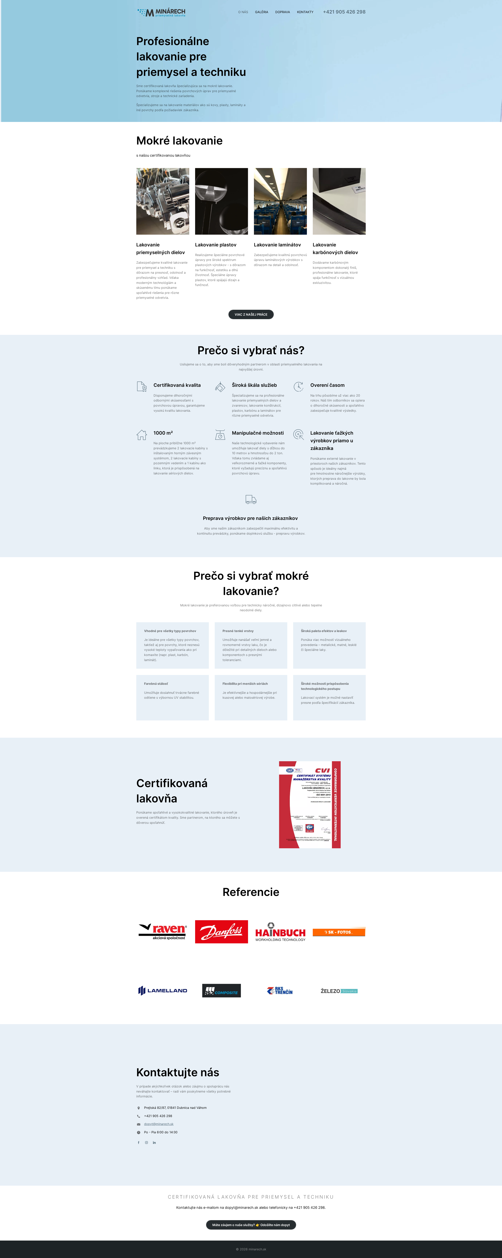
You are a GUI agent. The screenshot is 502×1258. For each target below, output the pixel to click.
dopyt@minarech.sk (159, 1124)
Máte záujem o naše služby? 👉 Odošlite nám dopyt (251, 1225)
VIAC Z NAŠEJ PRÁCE (251, 314)
